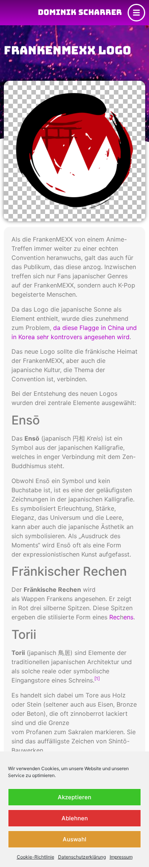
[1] (97, 678)
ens (128, 617)
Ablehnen (75, 818)
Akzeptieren (74, 797)
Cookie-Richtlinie (35, 857)
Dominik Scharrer (80, 12)
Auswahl (74, 839)
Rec (114, 617)
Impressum (121, 857)
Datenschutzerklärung (82, 857)
